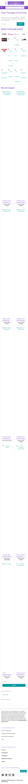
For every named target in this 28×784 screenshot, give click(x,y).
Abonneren (23, 771)
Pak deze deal (7, 440)
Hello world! (5, 694)
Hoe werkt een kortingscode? (7, 736)
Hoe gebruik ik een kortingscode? (8, 733)
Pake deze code (7, 205)
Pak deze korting (7, 559)
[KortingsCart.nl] (14, 3)
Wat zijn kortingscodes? (6, 730)
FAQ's (2, 739)
